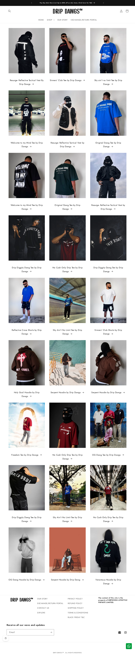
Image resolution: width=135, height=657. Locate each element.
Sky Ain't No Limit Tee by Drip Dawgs (67, 332)
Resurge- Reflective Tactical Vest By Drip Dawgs (27, 82)
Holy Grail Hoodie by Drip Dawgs (27, 394)
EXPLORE (41, 612)
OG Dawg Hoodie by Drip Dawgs (25, 579)
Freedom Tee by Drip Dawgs (24, 454)
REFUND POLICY (75, 603)
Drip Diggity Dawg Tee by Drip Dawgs (26, 269)
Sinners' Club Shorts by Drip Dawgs (108, 332)
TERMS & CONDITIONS (78, 612)
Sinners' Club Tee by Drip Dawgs (65, 80)
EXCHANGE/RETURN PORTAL (50, 603)
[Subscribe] (51, 632)
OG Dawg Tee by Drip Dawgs (106, 454)
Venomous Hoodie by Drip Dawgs (108, 581)
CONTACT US (43, 608)
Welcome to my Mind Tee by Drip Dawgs (27, 144)
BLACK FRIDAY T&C (76, 617)
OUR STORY (42, 598)
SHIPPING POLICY (76, 608)
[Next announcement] (103, 3)
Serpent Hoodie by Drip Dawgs (66, 392)
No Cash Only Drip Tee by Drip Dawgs (67, 269)
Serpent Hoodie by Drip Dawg (65, 579)
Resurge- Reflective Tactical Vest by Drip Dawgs (67, 144)
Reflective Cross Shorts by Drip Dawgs (27, 332)
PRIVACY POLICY (75, 598)
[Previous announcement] (31, 3)
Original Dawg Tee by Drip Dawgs (108, 144)
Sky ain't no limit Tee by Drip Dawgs (108, 82)
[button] (9, 11)
